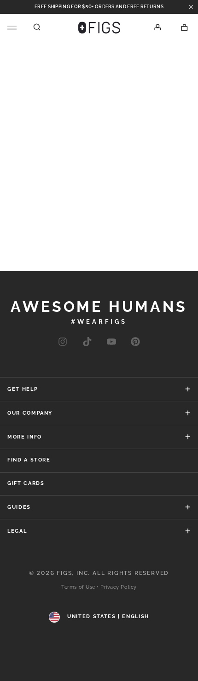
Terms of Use (78, 587)
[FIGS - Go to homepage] (99, 27)
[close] (191, 6)
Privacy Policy (118, 587)
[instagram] (62, 342)
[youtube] (111, 342)
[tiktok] (87, 342)
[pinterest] (135, 342)
